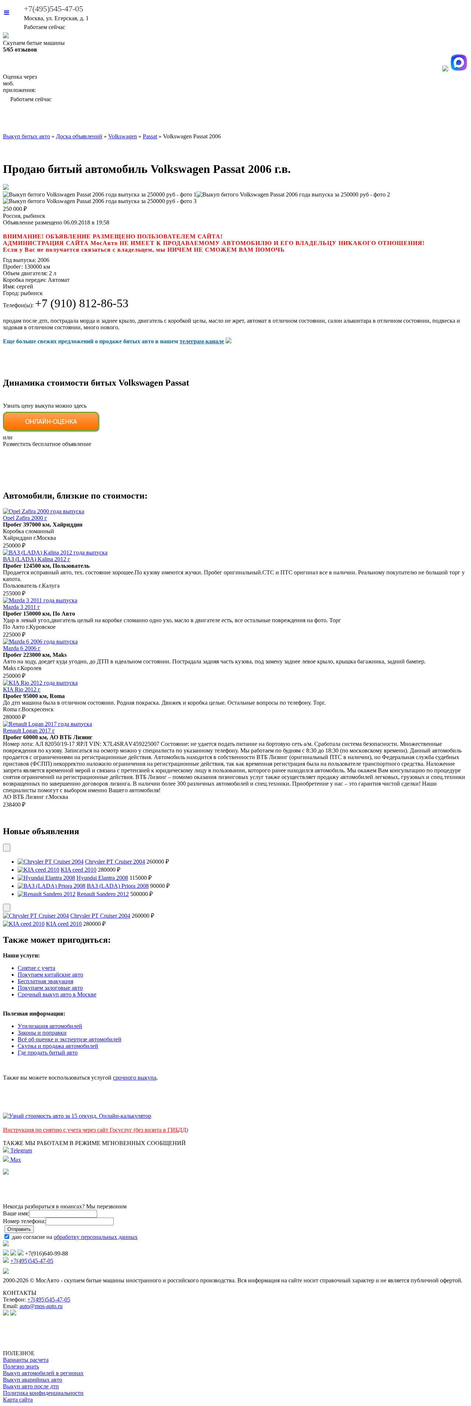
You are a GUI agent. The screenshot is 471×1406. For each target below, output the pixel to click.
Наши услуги (224, 120)
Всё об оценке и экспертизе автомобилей (69, 1039)
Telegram (20, 1150)
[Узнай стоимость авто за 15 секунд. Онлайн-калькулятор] (77, 1116)
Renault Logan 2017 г (29, 730)
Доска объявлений (377, 120)
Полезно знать (21, 1366)
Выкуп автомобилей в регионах (43, 1373)
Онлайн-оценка (296, 120)
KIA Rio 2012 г (21, 689)
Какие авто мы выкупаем (135, 120)
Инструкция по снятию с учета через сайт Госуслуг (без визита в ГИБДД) (95, 1130)
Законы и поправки (42, 1033)
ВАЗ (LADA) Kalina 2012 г (36, 559)
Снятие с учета (36, 968)
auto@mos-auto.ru (41, 1306)
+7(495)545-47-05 (53, 8)
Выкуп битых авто (42, 120)
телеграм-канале (202, 341)
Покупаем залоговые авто (50, 988)
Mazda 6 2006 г (21, 648)
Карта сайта (18, 1399)
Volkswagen (122, 136)
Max (15, 1160)
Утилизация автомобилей (50, 1026)
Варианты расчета (26, 1360)
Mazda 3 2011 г (21, 607)
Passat (150, 136)
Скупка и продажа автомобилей (58, 1046)
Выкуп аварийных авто (32, 1380)
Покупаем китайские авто (50, 974)
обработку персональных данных (96, 1237)
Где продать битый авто (48, 1052)
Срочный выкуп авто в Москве (57, 994)
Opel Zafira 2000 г (25, 518)
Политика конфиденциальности (43, 1393)
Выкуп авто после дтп (31, 1386)
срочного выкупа (134, 1077)
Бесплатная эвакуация (45, 981)
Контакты (444, 120)
